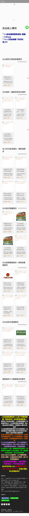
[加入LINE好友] (5, 500)
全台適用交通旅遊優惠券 (12, 59)
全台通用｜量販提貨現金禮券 (14, 92)
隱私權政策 (3, 509)
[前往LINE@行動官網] (14, 498)
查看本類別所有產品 (22, 61)
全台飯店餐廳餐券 (9, 208)
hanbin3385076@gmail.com (11, 491)
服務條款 (9, 509)
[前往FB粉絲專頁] (5, 498)
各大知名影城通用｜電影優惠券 (14, 150)
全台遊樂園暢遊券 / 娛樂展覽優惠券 (13, 263)
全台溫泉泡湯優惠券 (10, 322)
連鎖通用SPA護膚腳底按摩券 (13, 379)
